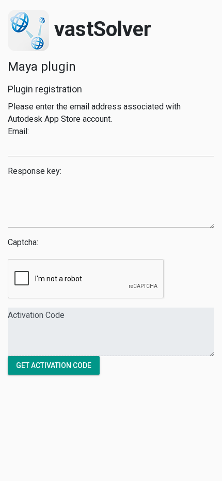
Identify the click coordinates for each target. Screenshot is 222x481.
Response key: (34, 171)
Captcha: (23, 242)
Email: (18, 131)
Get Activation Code (53, 365)
